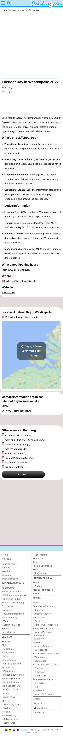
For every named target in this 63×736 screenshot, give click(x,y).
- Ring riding (39, 573)
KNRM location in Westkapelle (35, 212)
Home (5, 554)
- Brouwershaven (42, 613)
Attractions (7, 667)
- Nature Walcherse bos (45, 664)
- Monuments (9, 652)
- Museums (8, 648)
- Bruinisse (38, 617)
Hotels (5, 628)
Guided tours (8, 697)
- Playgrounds (9, 671)
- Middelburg (39, 675)
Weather (6, 571)
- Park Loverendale (12, 591)
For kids (6, 567)
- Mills (5, 656)
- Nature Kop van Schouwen (42, 633)
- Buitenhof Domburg (13, 613)
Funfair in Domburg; (15, 453)
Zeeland (37, 602)
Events (36, 569)
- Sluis (36, 686)
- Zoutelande (39, 660)
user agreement (26, 730)
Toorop (36, 562)
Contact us (38, 712)
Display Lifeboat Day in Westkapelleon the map (32, 351)
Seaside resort (9, 563)
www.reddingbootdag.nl (18, 410)
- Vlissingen (39, 672)
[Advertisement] (31, 45)
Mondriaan (38, 558)
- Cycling (6, 708)
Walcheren (38, 638)
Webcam (6, 575)
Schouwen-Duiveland (44, 606)
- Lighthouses (9, 660)
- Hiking (6, 711)
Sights (5, 645)
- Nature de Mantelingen (46, 653)
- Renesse (38, 610)
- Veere (37, 642)
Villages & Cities (10, 689)
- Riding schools (10, 719)
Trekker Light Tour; (15, 467)
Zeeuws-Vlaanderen (43, 679)
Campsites (7, 606)
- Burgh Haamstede (43, 628)
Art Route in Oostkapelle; (24, 437)
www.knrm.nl (8, 292)
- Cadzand (38, 690)
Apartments (8, 587)
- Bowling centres (11, 678)
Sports (5, 700)
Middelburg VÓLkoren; (17, 462)
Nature (5, 693)
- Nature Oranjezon (43, 646)
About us (37, 703)
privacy (36, 730)
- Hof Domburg (9, 617)
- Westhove (8, 621)
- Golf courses (9, 722)
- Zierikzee (38, 621)
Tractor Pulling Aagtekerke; (19, 458)
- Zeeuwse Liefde (11, 624)
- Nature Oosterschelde (45, 624)
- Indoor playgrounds (13, 674)
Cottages (7, 610)
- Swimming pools (11, 704)
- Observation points (13, 663)
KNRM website (43, 249)
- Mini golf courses (11, 682)
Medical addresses (43, 589)
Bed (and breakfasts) (13, 602)
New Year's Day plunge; (17, 446)
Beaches (6, 641)
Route (36, 582)
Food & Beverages (42, 565)
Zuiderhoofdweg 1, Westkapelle (20, 281)
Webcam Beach (10, 578)
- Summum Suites (11, 599)
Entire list (23, 474)
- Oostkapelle (40, 649)
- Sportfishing (40, 554)
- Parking (37, 586)
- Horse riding (9, 715)
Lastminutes (8, 632)
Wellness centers (11, 685)
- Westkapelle (40, 657)
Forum (36, 593)
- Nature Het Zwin (42, 694)
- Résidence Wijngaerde (14, 595)
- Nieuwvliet (39, 683)
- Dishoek (38, 668)
